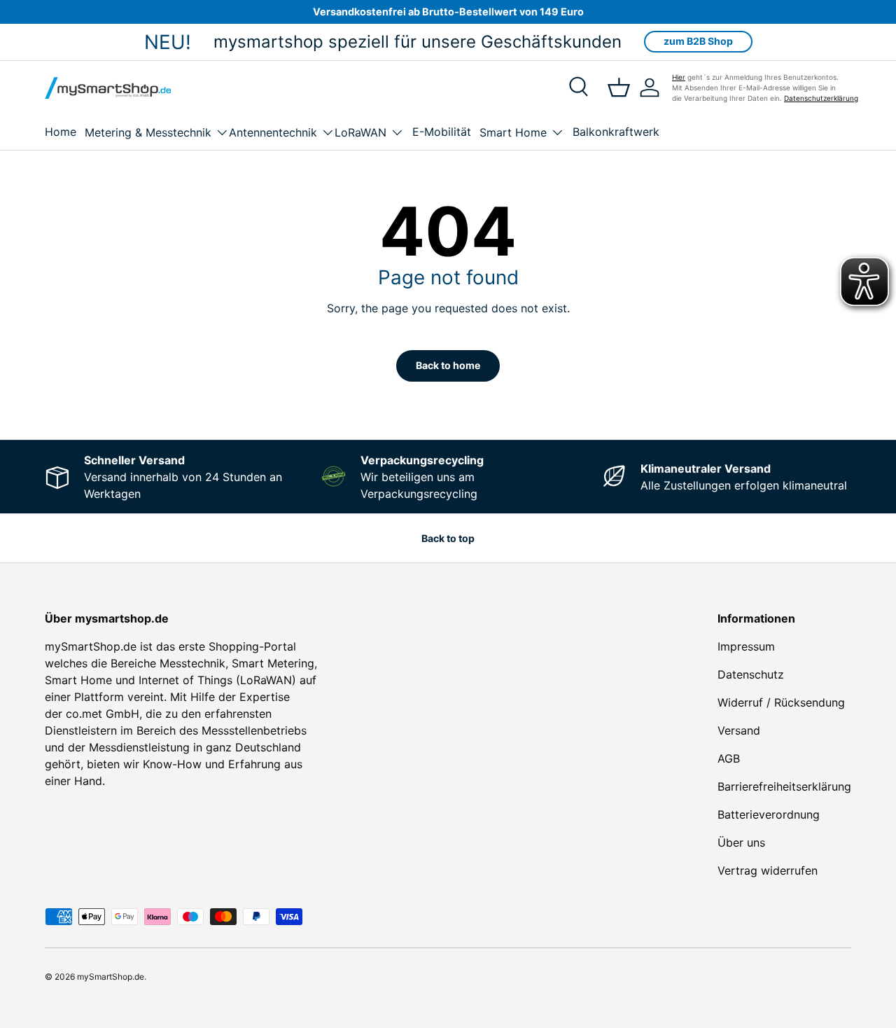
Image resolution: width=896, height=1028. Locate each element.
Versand (739, 730)
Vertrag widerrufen (768, 870)
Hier (678, 77)
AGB (729, 758)
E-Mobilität (441, 132)
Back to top (448, 538)
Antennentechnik (273, 132)
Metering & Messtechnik (148, 132)
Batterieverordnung (769, 814)
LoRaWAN (360, 132)
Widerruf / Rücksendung (781, 702)
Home (60, 132)
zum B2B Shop (698, 41)
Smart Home (513, 132)
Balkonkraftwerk (616, 132)
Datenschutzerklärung (821, 98)
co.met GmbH (102, 714)
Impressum (746, 646)
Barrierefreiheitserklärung (784, 786)
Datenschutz (751, 674)
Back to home (448, 365)
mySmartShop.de (110, 976)
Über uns (741, 842)
